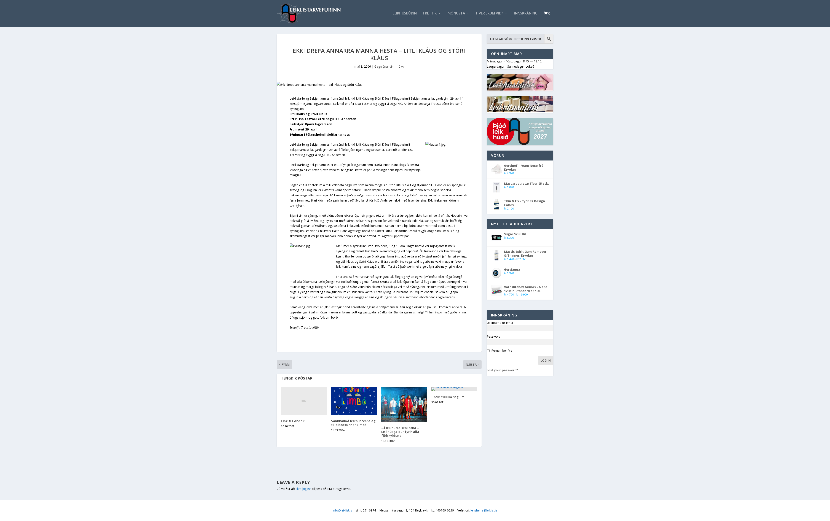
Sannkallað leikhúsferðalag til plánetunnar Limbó (353, 423)
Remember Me (501, 350)
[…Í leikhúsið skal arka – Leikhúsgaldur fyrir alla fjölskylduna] (404, 404)
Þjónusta (456, 13)
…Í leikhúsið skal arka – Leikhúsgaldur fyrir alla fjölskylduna (400, 432)
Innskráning (526, 13)
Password (494, 336)
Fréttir (430, 13)
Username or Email (500, 323)
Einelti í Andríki (293, 421)
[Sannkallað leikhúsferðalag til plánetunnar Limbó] (354, 401)
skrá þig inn (303, 489)
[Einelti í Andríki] (304, 401)
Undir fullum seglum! (448, 397)
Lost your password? (502, 370)
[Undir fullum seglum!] (454, 389)
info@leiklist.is (342, 510)
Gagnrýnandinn (384, 66)
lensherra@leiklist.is (484, 510)
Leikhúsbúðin (405, 13)
